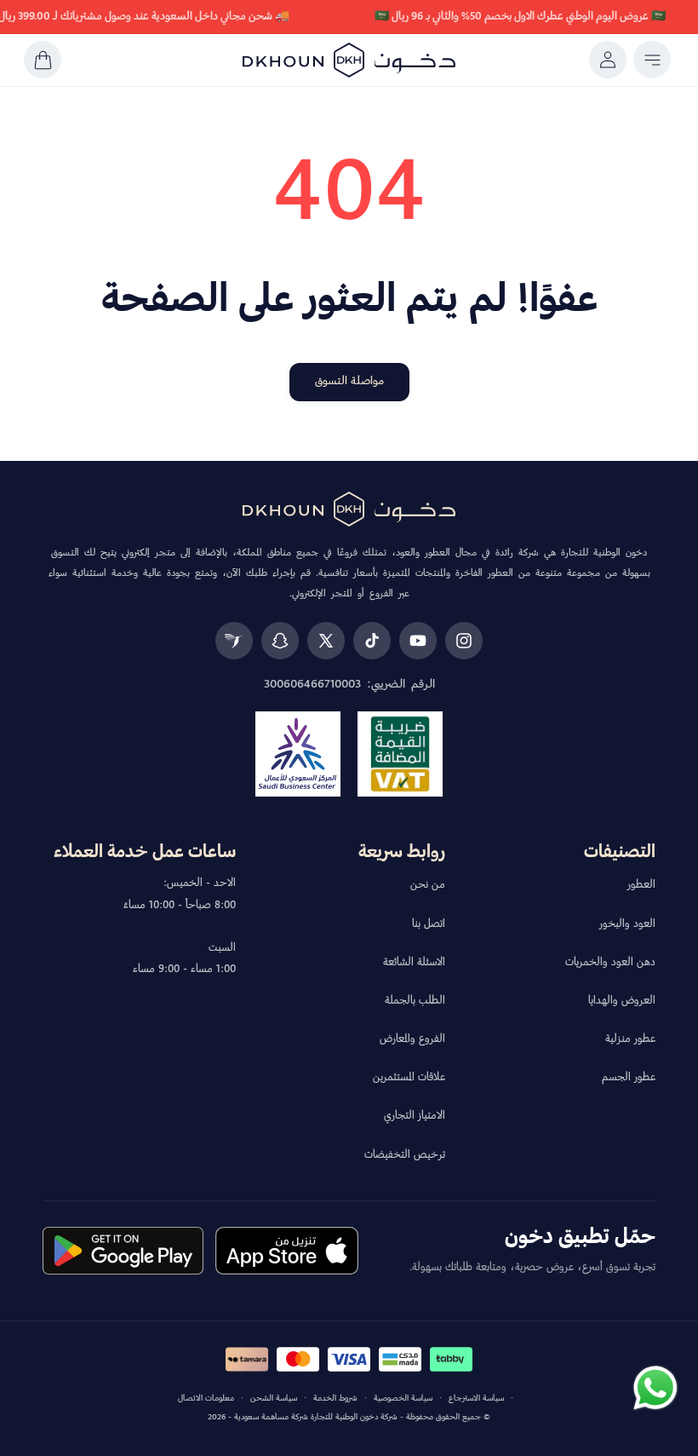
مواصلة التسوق (349, 381)
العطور (641, 885)
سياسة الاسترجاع (476, 1398)
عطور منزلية (630, 1039)
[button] (652, 59)
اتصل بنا (428, 924)
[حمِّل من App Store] (286, 1251)
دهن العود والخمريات (610, 963)
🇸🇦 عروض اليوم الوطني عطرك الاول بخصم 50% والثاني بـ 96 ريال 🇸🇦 (520, 17)
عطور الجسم (628, 1078)
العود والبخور (627, 924)
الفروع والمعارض (412, 1039)
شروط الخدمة (335, 1398)
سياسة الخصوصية (403, 1398)
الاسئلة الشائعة (414, 963)
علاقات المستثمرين (409, 1078)
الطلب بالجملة (415, 1001)
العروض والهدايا (621, 1001)
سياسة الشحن (273, 1398)
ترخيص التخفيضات (404, 1155)
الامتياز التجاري (414, 1116)
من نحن (427, 885)
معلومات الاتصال (206, 1398)
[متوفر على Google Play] (123, 1251)
